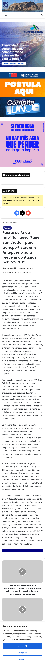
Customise (22, 653)
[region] (22, 643)
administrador (9, 268)
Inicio (6, 222)
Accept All (22, 646)
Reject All (22, 659)
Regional (13, 222)
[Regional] (22, 6)
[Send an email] (15, 268)
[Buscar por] (42, 15)
